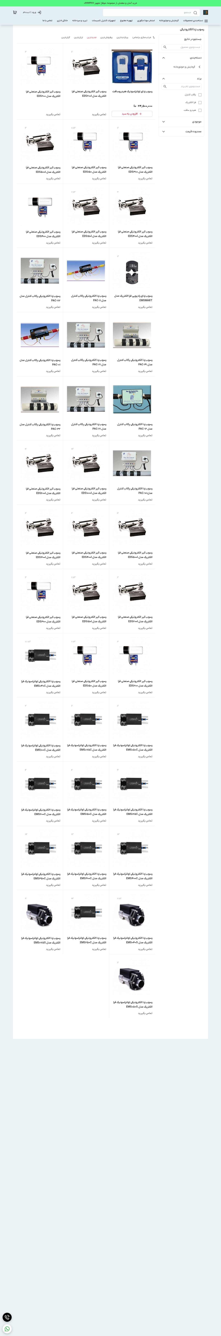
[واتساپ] (7, 1328)
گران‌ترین (65, 37)
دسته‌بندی (195, 57)
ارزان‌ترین (78, 37)
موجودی (196, 121)
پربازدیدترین (122, 37)
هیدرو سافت (190, 110)
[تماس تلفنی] (7, 1317)
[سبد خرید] (15, 12)
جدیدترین (91, 37)
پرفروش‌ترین (106, 37)
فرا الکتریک (190, 102)
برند (199, 78)
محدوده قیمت (193, 131)
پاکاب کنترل (190, 94)
